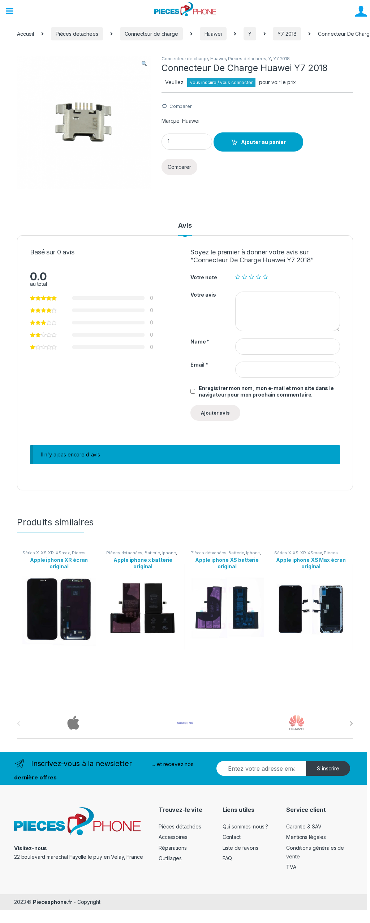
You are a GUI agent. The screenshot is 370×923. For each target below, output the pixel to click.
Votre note (203, 277)
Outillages (170, 858)
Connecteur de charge (151, 34)
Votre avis (203, 295)
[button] (144, 63)
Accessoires (173, 837)
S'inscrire (328, 768)
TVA (291, 867)
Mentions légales (306, 837)
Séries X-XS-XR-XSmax (46, 552)
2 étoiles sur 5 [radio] (244, 276)
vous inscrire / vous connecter (221, 82)
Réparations (172, 848)
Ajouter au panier (263, 142)
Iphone (169, 552)
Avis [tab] (185, 225)
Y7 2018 (287, 34)
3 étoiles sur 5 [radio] (251, 276)
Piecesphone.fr (52, 902)
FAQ (227, 858)
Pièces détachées (77, 34)
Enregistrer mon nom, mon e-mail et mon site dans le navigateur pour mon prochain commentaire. (266, 391)
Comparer (180, 106)
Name (199, 341)
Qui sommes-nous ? (245, 826)
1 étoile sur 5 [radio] (237, 276)
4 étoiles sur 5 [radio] (258, 276)
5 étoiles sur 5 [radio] (265, 276)
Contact (232, 837)
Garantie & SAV (303, 826)
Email (199, 365)
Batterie (152, 552)
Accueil (25, 34)
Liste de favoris (240, 848)
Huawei (213, 34)
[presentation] (351, 723)
